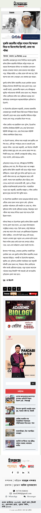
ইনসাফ (6, 56)
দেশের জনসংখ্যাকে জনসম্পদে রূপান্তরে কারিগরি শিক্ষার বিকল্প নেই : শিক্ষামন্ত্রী (25, 398)
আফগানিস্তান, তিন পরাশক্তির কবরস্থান (25, 432)
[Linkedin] (23, 473)
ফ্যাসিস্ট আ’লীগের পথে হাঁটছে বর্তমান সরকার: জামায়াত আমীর (25, 443)
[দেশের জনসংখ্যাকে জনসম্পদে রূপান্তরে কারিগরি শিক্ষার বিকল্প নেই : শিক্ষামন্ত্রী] (10, 399)
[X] (10, 289)
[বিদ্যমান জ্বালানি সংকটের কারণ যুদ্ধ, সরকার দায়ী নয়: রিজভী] (10, 410)
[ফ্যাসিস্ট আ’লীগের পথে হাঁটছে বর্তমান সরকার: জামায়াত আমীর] (10, 444)
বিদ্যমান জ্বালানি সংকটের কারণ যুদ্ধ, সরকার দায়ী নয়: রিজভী (25, 410)
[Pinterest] (14, 289)
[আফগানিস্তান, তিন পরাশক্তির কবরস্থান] (10, 433)
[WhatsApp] (19, 289)
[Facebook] (5, 289)
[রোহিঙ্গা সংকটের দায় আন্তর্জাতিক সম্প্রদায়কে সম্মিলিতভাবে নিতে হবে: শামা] (10, 421)
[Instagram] (18, 473)
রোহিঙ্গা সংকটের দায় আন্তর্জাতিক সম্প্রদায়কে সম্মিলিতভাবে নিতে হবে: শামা (25, 421)
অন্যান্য (11, 56)
